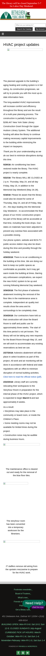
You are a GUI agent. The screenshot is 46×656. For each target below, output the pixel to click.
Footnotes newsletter (22, 589)
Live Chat (34, 605)
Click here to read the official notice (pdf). (22, 377)
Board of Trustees (22, 593)
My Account (40, 29)
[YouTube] (28, 653)
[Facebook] (18, 653)
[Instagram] (23, 653)
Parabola (22, 646)
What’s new (23, 597)
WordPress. (32, 646)
